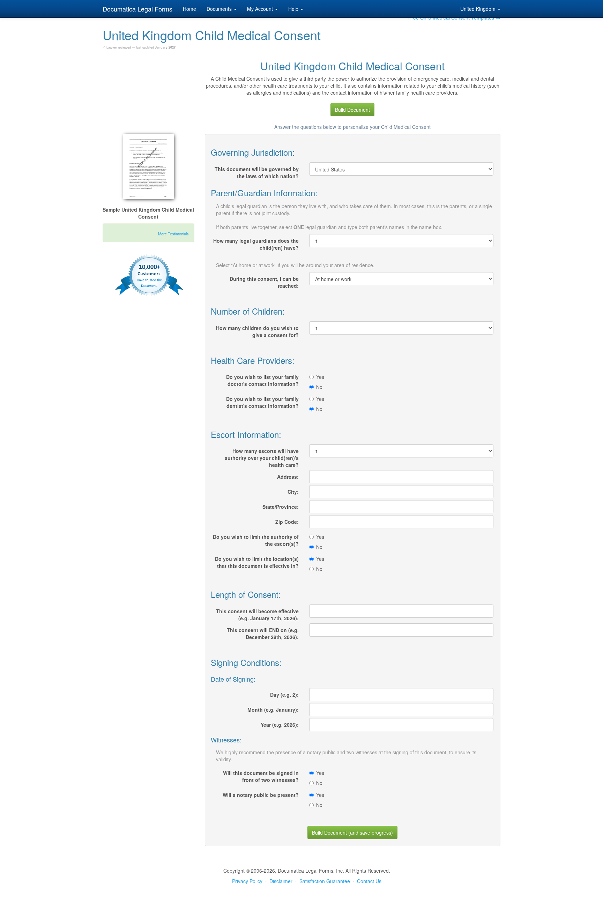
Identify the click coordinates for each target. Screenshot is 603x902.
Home (189, 8)
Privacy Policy (247, 881)
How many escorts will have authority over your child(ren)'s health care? (262, 457)
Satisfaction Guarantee (324, 881)
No (319, 386)
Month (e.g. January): (273, 709)
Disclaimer (280, 881)
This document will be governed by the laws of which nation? (257, 172)
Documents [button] (220, 8)
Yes (320, 376)
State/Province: (280, 506)
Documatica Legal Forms (137, 8)
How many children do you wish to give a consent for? (257, 331)
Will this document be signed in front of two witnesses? (261, 776)
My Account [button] (260, 8)
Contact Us (369, 881)
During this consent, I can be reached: (264, 282)
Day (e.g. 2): (284, 694)
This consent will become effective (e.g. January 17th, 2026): (257, 615)
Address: (288, 476)
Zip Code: (287, 521)
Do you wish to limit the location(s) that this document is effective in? (257, 562)
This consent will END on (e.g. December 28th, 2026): (263, 633)
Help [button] (294, 8)
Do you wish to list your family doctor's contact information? (262, 380)
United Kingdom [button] (478, 8)
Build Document (352, 109)
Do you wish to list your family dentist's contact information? (262, 402)
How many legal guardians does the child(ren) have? (256, 244)
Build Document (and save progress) (352, 832)
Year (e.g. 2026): (280, 724)
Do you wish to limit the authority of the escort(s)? (256, 540)
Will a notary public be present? (261, 794)
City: (293, 491)
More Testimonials (173, 233)
